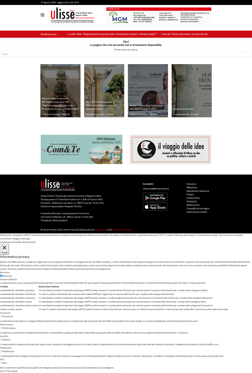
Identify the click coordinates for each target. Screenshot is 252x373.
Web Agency (100, 229)
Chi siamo (191, 184)
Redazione (192, 187)
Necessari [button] (5, 272)
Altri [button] (2, 359)
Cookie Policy (193, 198)
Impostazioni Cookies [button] (11, 242)
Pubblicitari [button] (6, 348)
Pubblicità (192, 201)
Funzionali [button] (5, 313)
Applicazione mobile (197, 212)
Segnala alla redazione (198, 191)
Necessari (7, 276)
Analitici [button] (4, 336)
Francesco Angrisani (181, 114)
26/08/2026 (194, 114)
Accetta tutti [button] (29, 242)
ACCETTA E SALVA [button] (9, 371)
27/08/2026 (65, 114)
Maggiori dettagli (21, 238)
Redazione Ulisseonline (51, 114)
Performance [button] (6, 324)
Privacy (190, 194)
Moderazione (193, 205)
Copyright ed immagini (198, 208)
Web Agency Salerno (123, 229)
